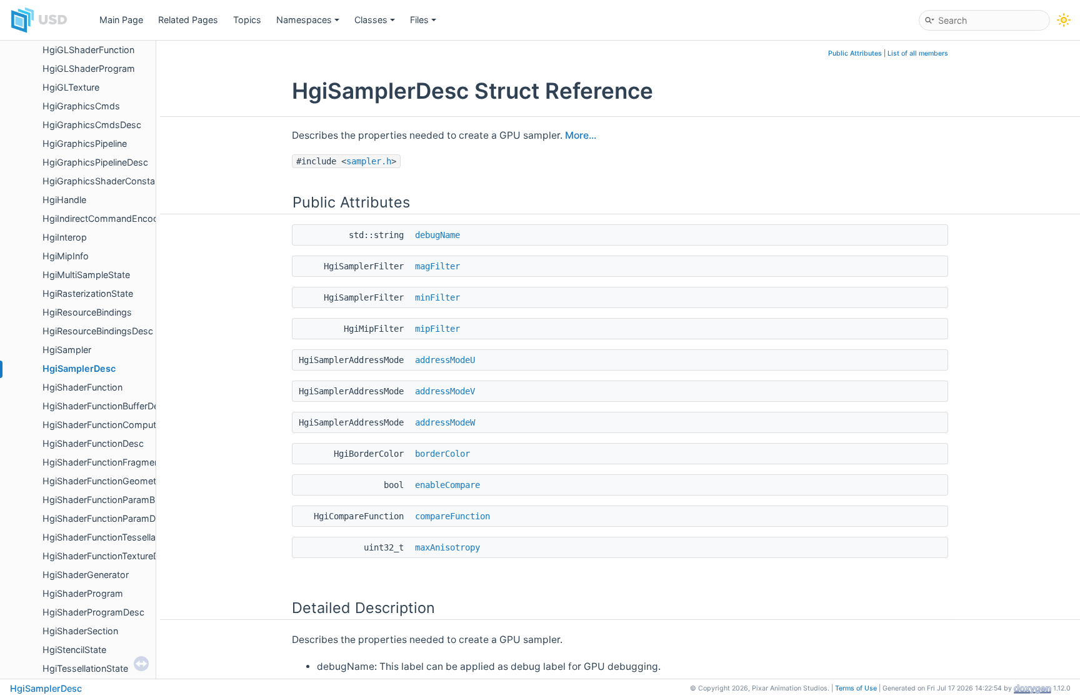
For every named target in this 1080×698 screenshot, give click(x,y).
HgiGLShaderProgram (88, 68)
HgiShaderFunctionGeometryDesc (114, 481)
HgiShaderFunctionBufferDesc (105, 406)
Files (419, 19)
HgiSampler (66, 349)
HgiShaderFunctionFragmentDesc (113, 462)
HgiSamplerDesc (79, 368)
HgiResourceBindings (87, 312)
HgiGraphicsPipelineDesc (95, 162)
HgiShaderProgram (82, 593)
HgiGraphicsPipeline (84, 143)
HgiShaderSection (80, 631)
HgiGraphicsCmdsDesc (91, 124)
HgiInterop (64, 237)
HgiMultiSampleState (86, 274)
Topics (247, 19)
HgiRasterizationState (87, 293)
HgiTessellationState (85, 668)
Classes (371, 19)
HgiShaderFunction (82, 387)
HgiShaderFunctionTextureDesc (108, 556)
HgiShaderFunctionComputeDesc (112, 424)
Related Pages (188, 19)
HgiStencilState (74, 649)
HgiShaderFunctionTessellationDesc (117, 537)
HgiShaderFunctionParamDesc (106, 518)
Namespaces (304, 19)
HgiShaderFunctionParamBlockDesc (118, 499)
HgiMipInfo (65, 256)
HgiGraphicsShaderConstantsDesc (115, 181)
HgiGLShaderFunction (88, 49)
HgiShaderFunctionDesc (93, 443)
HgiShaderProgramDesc (93, 612)
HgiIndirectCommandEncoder (104, 218)
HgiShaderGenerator (85, 574)
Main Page (121, 19)
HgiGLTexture (70, 87)
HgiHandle (64, 199)
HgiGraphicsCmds (81, 106)
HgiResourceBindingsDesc (97, 331)
